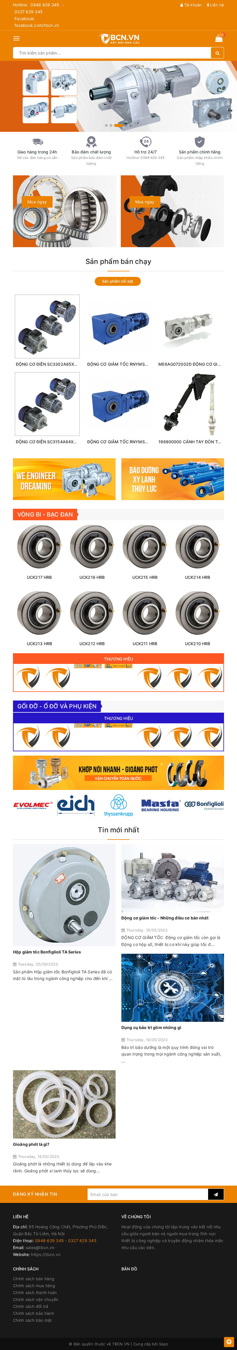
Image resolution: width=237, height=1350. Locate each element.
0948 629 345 (44, 4)
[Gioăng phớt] (118, 666)
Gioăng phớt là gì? (31, 1144)
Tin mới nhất (118, 830)
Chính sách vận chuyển (35, 1299)
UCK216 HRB (92, 577)
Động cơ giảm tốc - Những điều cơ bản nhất (164, 917)
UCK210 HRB (197, 643)
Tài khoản (192, 5)
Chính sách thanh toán (35, 1292)
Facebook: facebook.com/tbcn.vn (36, 22)
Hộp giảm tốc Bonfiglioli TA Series (47, 951)
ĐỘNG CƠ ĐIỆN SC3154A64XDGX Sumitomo (59, 441)
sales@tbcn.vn (40, 1247)
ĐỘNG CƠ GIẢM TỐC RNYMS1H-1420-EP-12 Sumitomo (141, 441)
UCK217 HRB (39, 577)
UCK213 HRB (39, 643)
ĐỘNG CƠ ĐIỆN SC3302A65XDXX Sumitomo (59, 364)
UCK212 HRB (92, 643)
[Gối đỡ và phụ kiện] (57, 677)
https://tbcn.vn (45, 1254)
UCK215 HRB (145, 577)
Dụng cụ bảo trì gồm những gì (151, 1027)
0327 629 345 (28, 11)
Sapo (163, 1344)
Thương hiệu (118, 658)
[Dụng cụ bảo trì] (149, 677)
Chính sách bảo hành (33, 1313)
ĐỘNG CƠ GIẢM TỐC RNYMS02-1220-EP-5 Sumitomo (140, 364)
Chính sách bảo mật (32, 1320)
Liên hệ (216, 5)
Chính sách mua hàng (34, 1285)
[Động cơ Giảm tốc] (88, 666)
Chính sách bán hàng (33, 1278)
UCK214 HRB (197, 577)
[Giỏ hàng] (219, 39)
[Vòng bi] (27, 677)
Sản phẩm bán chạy (118, 261)
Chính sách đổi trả (31, 1306)
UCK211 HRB (145, 643)
